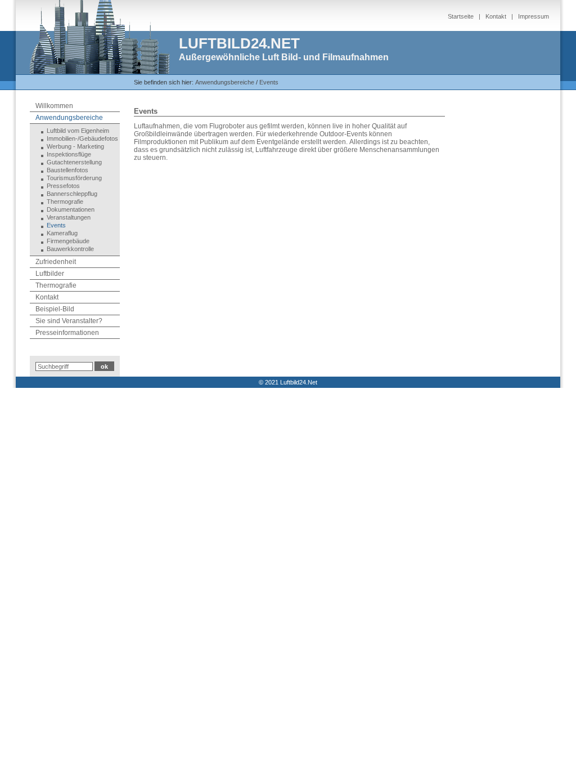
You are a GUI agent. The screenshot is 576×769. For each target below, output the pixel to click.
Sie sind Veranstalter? (68, 321)
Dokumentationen (70, 209)
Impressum (533, 16)
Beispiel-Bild (54, 309)
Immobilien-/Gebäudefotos (82, 138)
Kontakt (495, 16)
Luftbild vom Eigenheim (78, 130)
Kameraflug (62, 233)
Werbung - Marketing (75, 146)
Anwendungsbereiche (224, 82)
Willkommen (54, 106)
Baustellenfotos (67, 170)
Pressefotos (63, 185)
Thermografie (65, 201)
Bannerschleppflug (72, 193)
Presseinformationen (67, 333)
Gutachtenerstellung (74, 162)
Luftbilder (49, 274)
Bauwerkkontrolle (70, 248)
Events (268, 82)
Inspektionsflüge (69, 154)
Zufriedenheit (55, 262)
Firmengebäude (68, 241)
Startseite (461, 16)
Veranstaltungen (69, 217)
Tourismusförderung (74, 178)
